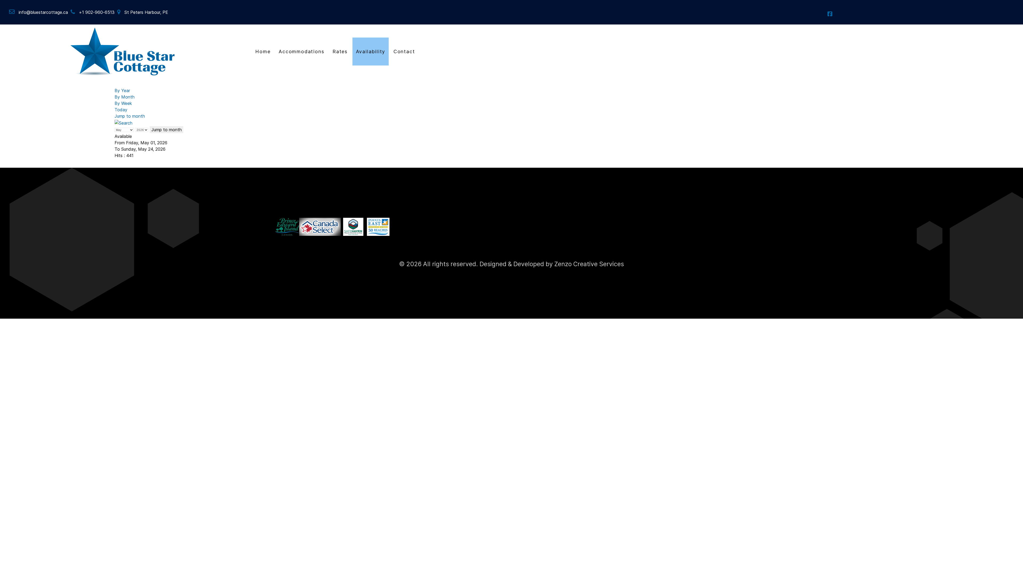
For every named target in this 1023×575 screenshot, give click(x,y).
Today (121, 109)
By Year (122, 90)
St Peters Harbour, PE (146, 12)
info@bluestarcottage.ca (43, 12)
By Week (123, 103)
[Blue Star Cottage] (123, 51)
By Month (125, 97)
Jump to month (130, 116)
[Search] (123, 122)
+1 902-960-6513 (97, 12)
